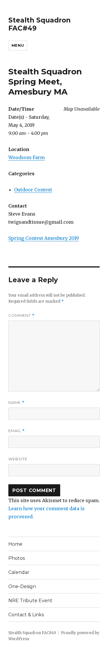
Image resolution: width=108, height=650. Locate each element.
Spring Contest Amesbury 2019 (43, 238)
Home (15, 544)
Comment (21, 315)
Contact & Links (26, 614)
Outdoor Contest (33, 190)
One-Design (22, 586)
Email (16, 430)
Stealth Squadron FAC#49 (32, 632)
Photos (16, 558)
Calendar (18, 572)
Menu (18, 45)
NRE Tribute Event (30, 600)
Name (16, 402)
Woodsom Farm (26, 157)
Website (17, 459)
